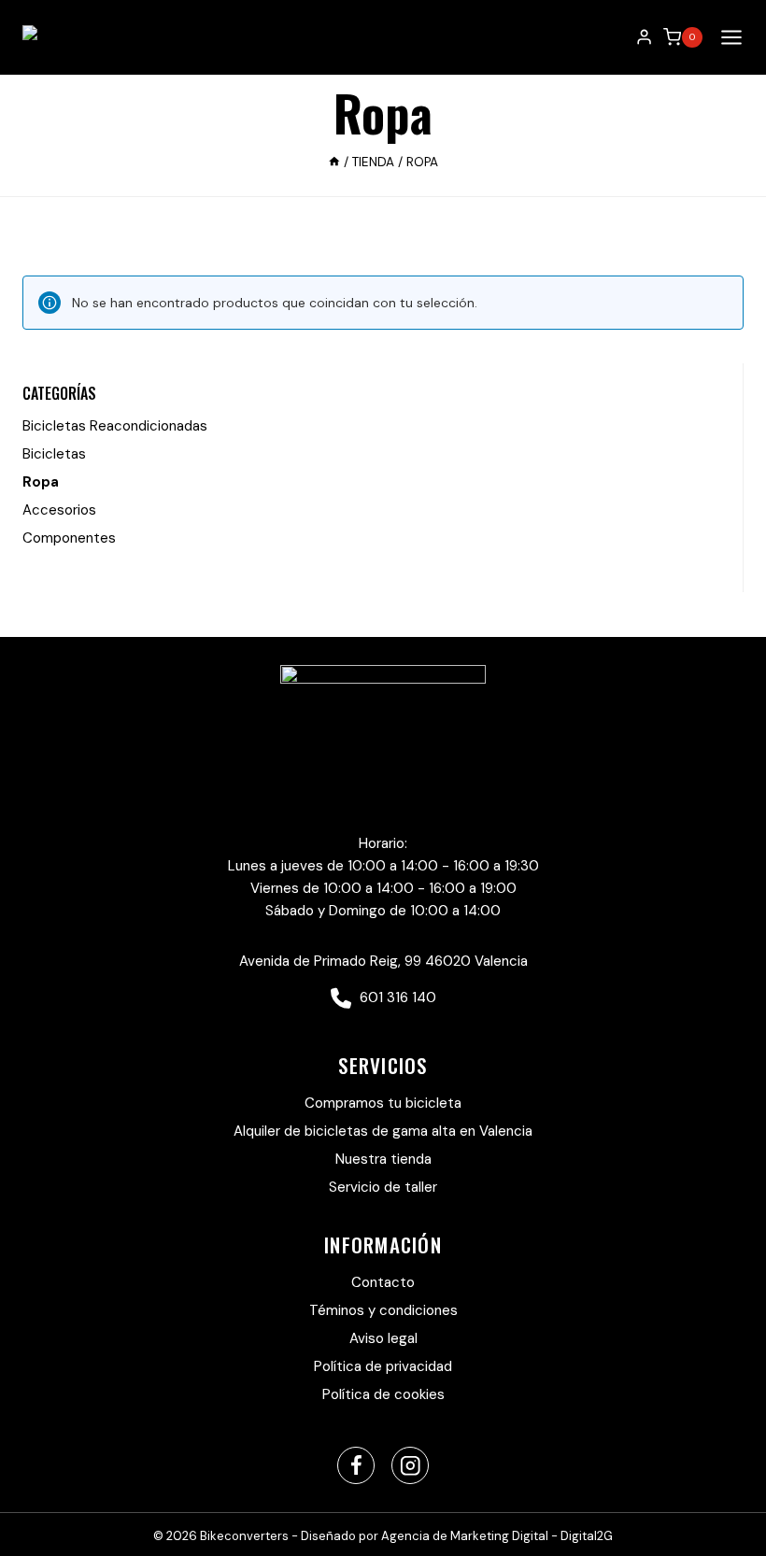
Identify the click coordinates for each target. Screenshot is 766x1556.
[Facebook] (356, 1466)
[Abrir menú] (728, 37)
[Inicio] (334, 162)
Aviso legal (383, 1338)
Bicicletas (54, 454)
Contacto (383, 1282)
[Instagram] (410, 1466)
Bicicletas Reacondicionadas (114, 426)
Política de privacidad (383, 1366)
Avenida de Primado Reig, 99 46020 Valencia (383, 961)
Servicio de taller (383, 1187)
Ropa (40, 482)
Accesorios (59, 510)
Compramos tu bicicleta (383, 1103)
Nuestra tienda (383, 1159)
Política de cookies (383, 1394)
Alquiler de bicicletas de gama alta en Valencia (383, 1131)
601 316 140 (396, 997)
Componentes (69, 538)
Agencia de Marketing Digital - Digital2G (497, 1536)
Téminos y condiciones (383, 1310)
